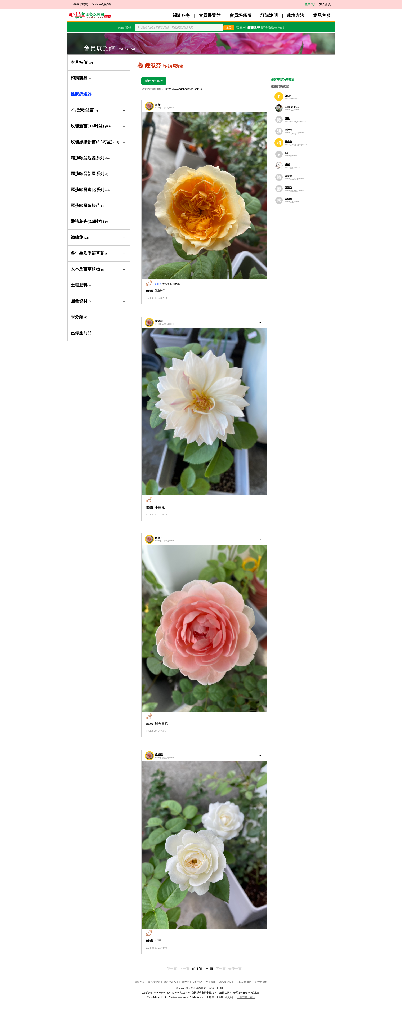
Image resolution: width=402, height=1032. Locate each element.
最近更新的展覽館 (283, 79)
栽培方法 (295, 15)
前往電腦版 (261, 981)
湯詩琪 (288, 129)
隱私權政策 (225, 981)
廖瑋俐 (288, 187)
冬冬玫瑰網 (80, 4)
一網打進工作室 (246, 997)
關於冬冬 (181, 15)
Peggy (288, 95)
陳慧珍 (288, 175)
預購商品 (81, 78)
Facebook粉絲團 (101, 4)
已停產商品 (81, 332)
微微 (287, 118)
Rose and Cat (292, 106)
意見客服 (322, 15)
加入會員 (325, 4)
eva (286, 152)
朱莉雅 (288, 198)
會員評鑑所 (241, 15)
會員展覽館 (210, 15)
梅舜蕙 (288, 141)
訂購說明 (269, 15)
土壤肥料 (81, 285)
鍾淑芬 (159, 104)
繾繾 (287, 164)
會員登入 (310, 4)
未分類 (79, 316)
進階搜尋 (253, 27)
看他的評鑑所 (154, 80)
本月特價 (82, 62)
